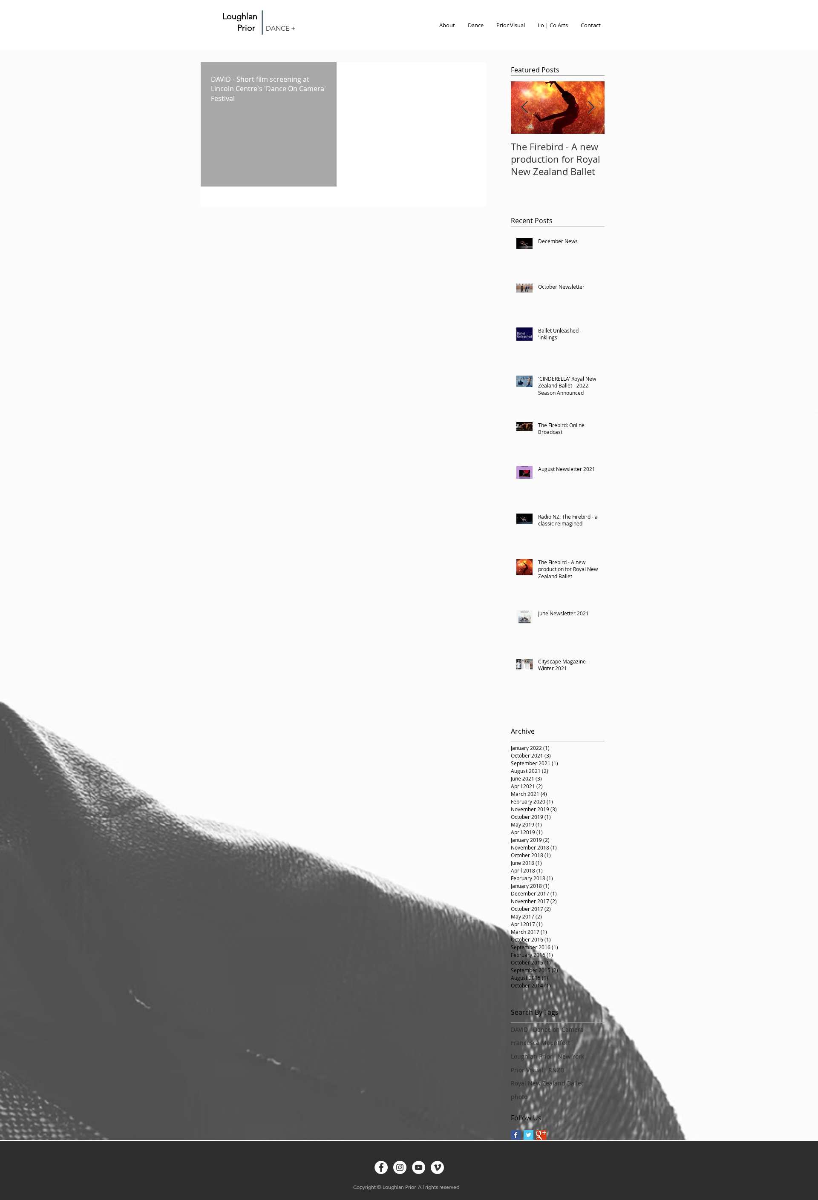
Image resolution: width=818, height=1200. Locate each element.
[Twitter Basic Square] (528, 1135)
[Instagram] (399, 1167)
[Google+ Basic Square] (541, 1135)
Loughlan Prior (532, 1056)
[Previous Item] (524, 108)
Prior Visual (527, 1070)
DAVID (519, 1029)
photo (519, 1097)
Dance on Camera (558, 1029)
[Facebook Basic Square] (516, 1135)
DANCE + (281, 28)
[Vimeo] (437, 1167)
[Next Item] (591, 108)
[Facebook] (381, 1167)
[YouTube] (418, 1167)
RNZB (556, 1070)
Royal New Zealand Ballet (547, 1083)
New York (571, 1056)
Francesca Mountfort (540, 1043)
